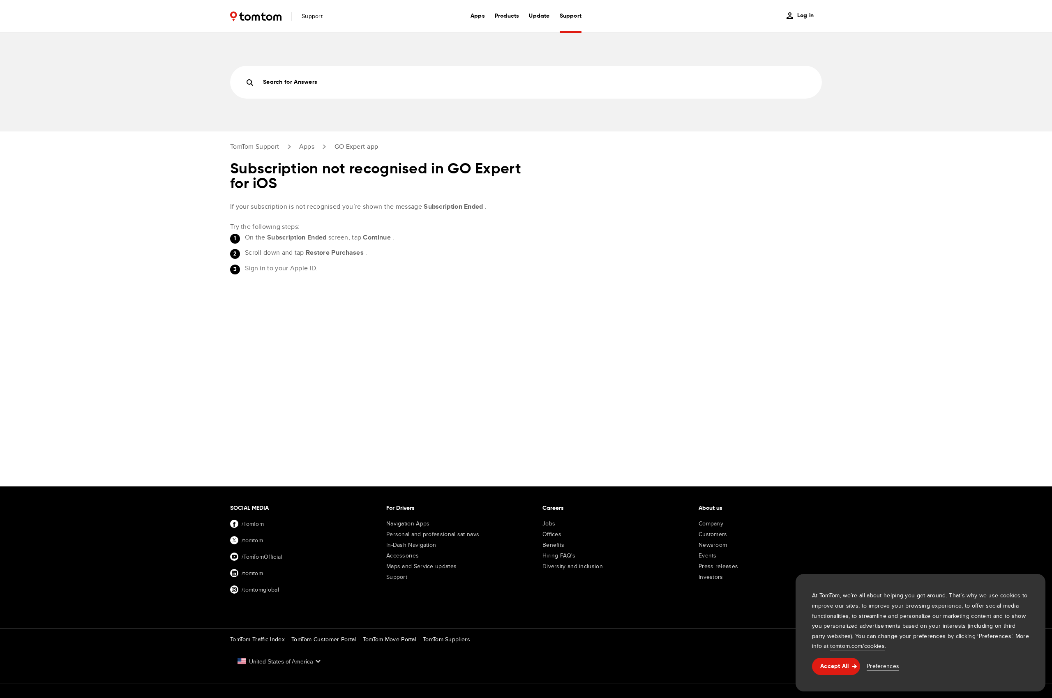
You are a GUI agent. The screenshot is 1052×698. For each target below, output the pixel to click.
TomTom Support (254, 146)
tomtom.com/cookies (857, 646)
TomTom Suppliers (446, 639)
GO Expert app (356, 146)
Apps (306, 146)
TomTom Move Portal (389, 639)
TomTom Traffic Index (257, 639)
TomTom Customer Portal (323, 639)
